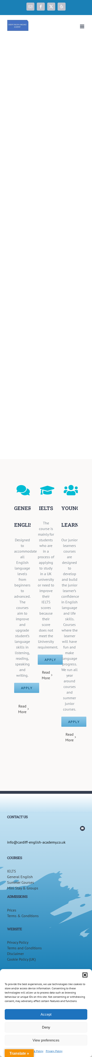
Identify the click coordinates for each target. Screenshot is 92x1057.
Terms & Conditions (23, 915)
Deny (46, 1027)
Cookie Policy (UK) (21, 959)
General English (20, 876)
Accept (46, 1014)
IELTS (11, 871)
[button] (85, 975)
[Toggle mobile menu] (82, 26)
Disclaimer (15, 953)
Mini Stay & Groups (22, 888)
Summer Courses (20, 882)
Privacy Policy (54, 1051)
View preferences (46, 1040)
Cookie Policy (35, 1051)
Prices (11, 910)
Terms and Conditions (24, 948)
